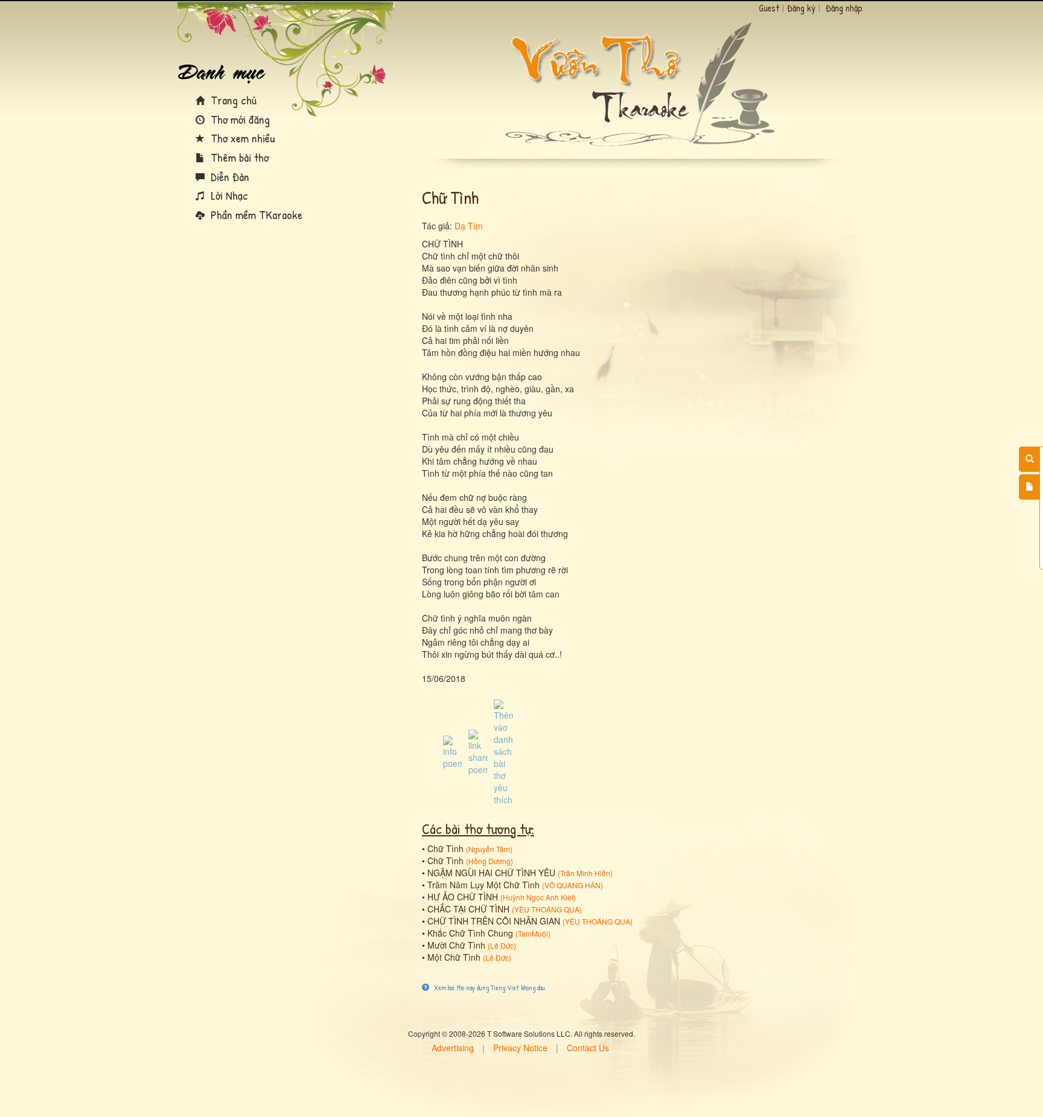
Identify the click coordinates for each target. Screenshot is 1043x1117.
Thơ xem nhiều (241, 138)
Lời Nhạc (228, 195)
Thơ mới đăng (239, 119)
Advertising (453, 1048)
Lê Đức (502, 945)
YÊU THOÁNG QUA (546, 909)
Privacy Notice (520, 1048)
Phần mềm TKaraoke (255, 214)
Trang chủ (232, 100)
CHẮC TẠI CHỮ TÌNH (468, 909)
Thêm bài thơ (238, 157)
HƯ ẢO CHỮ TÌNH (462, 897)
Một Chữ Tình (453, 957)
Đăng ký (801, 7)
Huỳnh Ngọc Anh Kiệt (538, 897)
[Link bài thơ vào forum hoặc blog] (478, 751)
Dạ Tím (469, 226)
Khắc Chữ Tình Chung (470, 933)
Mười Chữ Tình (456, 945)
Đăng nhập (844, 7)
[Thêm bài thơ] (1029, 487)
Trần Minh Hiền (585, 873)
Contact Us (588, 1048)
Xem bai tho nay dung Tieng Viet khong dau (488, 987)
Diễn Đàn (228, 176)
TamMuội (533, 933)
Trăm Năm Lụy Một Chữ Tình (483, 885)
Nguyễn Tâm (489, 849)
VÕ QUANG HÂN (572, 885)
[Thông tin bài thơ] (452, 751)
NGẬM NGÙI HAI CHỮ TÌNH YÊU (491, 873)
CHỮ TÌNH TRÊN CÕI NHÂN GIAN (493, 921)
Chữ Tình (445, 848)
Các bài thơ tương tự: (478, 828)
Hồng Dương (489, 861)
